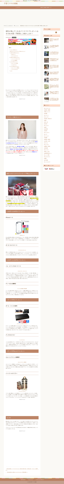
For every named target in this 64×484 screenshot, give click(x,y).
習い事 (46, 123)
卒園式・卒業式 (47, 139)
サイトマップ (31, 479)
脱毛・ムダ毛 (47, 151)
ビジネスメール (47, 108)
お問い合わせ (23, 479)
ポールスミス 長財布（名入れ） (22, 323)
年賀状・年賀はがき (48, 118)
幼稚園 (46, 137)
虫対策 (46, 130)
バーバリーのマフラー (14, 69)
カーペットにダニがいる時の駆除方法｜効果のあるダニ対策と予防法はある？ (54, 72)
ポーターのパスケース (14, 55)
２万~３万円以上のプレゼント (14, 66)
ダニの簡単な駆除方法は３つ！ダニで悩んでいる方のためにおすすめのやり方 (54, 53)
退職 (45, 158)
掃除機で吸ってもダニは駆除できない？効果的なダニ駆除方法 (54, 39)
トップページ (18, 7)
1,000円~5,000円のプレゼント (14, 52)
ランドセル (47, 144)
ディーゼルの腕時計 (14, 60)
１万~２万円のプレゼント (14, 61)
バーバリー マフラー (22, 391)
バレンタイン (47, 132)
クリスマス (14, 37)
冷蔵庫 (46, 113)
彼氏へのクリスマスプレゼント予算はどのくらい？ (17, 51)
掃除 (45, 120)
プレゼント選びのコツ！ (13, 49)
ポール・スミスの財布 (14, 63)
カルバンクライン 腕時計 (22, 362)
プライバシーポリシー (40, 479)
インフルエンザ (47, 161)
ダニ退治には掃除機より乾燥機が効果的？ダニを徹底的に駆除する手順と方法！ (54, 79)
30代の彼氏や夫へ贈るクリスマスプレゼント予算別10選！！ (17, 472)
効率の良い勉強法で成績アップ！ (46, 7)
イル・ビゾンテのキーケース (15, 58)
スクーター (47, 149)
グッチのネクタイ (14, 64)
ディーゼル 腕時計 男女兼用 (22, 288)
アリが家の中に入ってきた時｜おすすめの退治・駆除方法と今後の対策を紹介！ (54, 99)
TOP (9, 25)
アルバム (46, 142)
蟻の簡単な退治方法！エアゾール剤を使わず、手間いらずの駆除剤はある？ (54, 59)
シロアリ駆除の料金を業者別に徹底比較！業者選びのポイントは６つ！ (54, 46)
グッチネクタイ (22, 339)
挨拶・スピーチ (47, 111)
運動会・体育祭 (47, 146)
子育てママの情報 (11, 3)
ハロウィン (47, 115)
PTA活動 (46, 160)
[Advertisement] (32, 17)
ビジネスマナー (47, 156)
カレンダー (47, 116)
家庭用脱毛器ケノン (48, 153)
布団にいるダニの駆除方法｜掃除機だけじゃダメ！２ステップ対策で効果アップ (54, 92)
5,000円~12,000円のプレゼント (15, 57)
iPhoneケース (13, 54)
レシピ (46, 134)
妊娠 (45, 127)
